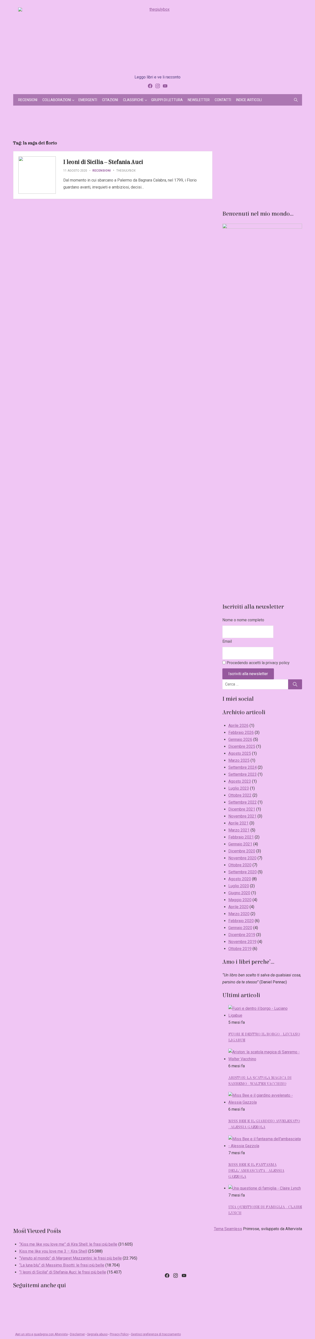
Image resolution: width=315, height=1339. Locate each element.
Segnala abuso (97, 1334)
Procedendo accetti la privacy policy (258, 662)
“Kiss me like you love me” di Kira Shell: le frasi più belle (68, 1244)
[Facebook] (150, 86)
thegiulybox (126, 170)
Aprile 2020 (238, 906)
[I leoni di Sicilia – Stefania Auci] (37, 175)
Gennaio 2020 (240, 927)
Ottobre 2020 (240, 865)
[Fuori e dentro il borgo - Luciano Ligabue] (265, 1015)
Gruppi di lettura (167, 100)
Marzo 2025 (239, 760)
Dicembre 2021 (241, 809)
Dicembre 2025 (241, 746)
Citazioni (110, 100)
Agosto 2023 (239, 781)
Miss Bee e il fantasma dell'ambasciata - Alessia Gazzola (256, 1170)
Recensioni (27, 100)
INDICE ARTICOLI (249, 100)
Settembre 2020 (242, 872)
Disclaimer (77, 1334)
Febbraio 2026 (241, 732)
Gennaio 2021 (240, 844)
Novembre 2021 (242, 816)
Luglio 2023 (238, 788)
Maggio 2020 (240, 899)
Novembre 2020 (242, 858)
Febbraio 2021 (241, 837)
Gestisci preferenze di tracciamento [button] (156, 1334)
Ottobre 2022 (240, 795)
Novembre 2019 (242, 941)
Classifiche (133, 100)
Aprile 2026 (238, 725)
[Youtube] (165, 86)
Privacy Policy (119, 1334)
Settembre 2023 (242, 774)
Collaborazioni (56, 100)
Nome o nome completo (243, 620)
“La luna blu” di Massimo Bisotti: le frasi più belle (61, 1265)
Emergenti (87, 100)
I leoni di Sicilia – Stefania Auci (103, 162)
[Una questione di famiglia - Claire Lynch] (264, 1188)
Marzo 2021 (239, 830)
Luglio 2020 (238, 886)
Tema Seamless (228, 1228)
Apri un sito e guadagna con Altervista (41, 1334)
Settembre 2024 (242, 767)
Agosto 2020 (239, 879)
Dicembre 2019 (241, 934)
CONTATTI (223, 100)
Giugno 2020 (239, 893)
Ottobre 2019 (240, 948)
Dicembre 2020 (241, 851)
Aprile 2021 (238, 823)
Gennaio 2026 (240, 739)
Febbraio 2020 (241, 920)
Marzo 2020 (239, 913)
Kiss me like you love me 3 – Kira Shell (53, 1251)
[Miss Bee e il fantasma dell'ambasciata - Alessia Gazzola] (265, 1146)
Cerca (295, 684)
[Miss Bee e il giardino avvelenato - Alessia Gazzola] (265, 1102)
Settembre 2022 (242, 802)
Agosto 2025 (239, 753)
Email (227, 641)
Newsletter (199, 100)
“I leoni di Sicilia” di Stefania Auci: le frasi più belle (62, 1272)
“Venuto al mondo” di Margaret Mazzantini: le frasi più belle (70, 1258)
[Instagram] (157, 86)
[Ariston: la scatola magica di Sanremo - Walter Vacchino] (265, 1059)
